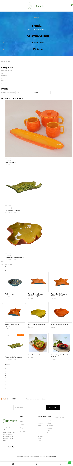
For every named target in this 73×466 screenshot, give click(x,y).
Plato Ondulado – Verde (35, 355)
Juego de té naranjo (10, 162)
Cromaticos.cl (52, 456)
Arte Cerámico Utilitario (40, 423)
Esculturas (38, 42)
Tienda (35, 29)
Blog (21, 428)
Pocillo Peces (9, 294)
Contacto (22, 431)
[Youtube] (12, 446)
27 (5, 270)
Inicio (29, 29)
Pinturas (38, 49)
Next (6, 388)
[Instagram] (4, 446)
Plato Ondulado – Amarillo (36, 324)
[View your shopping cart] (71, 6)
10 (5, 386)
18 (5, 268)
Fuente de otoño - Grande (12, 210)
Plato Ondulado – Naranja (59, 324)
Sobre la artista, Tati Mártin (50, 423)
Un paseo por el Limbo (40, 438)
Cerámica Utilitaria (38, 35)
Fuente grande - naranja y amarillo (14, 257)
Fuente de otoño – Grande (13, 357)
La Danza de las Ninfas (49, 431)
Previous (7, 364)
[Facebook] (8, 446)
